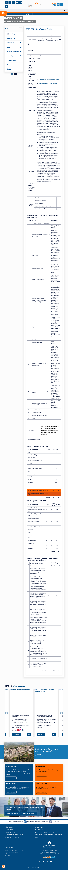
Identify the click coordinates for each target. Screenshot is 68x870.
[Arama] (61, 4)
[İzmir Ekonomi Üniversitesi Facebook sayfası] (10, 2)
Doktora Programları (28, 813)
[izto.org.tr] (25, 821)
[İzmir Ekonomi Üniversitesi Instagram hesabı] (6, 2)
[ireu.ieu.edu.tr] (21, 700)
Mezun (42, 14)
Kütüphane (9, 847)
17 (22, 730)
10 (20, 730)
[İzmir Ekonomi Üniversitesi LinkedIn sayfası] (21, 2)
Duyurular (10, 65)
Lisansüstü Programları (12, 813)
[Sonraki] (61, 713)
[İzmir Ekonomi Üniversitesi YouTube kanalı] (17, 2)
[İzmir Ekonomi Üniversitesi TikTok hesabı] (6, 6)
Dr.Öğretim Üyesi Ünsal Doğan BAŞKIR (49, 79)
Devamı (16, 734)
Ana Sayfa (13, 34)
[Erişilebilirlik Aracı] (3, 866)
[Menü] (64, 10)
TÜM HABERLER (19, 686)
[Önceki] (6, 713)
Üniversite (9, 827)
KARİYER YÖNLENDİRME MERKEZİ (15, 850)
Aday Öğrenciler (14, 56)
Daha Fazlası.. (11, 778)
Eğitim (14, 47)
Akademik (14, 43)
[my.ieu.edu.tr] (54, 4)
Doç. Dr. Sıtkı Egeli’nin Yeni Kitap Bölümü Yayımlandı (45, 716)
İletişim (9, 69)
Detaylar (39, 754)
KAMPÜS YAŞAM (10, 832)
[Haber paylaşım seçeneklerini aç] (29, 734)
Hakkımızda (11, 38)
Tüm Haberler (11, 60)
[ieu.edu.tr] (34, 4)
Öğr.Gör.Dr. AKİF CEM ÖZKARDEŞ (48, 83)
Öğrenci (36, 14)
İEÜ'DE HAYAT (10, 829)
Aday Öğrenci (27, 14)
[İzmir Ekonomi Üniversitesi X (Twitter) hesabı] (13, 2)
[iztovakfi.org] (50, 821)
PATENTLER (39, 827)
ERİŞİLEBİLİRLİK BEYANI (12, 837)
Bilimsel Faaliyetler (14, 51)
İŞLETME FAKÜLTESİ (13, 18)
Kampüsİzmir (40, 829)
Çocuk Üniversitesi (12, 853)
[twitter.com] (15, 74)
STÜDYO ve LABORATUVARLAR (45, 832)
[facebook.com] (12, 74)
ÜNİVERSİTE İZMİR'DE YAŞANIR (14, 835)
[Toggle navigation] (20, 29)
